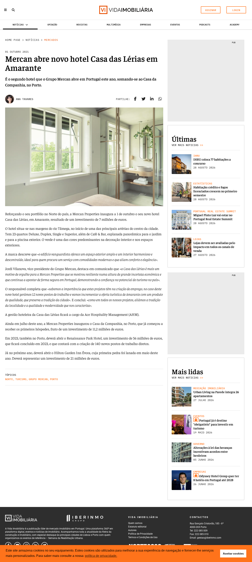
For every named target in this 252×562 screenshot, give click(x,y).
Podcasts (204, 24)
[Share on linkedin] (152, 99)
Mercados (51, 40)
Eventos (175, 24)
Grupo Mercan (38, 379)
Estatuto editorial (137, 526)
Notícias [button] (18, 24)
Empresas (145, 24)
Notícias (32, 40)
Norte (9, 379)
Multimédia (113, 24)
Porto (54, 379)
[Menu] (5, 10)
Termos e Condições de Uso (143, 537)
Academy (234, 24)
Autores (132, 530)
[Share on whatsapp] (160, 99)
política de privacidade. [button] (101, 555)
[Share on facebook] (135, 99)
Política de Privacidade (140, 533)
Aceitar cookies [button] (233, 553)
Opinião (52, 24)
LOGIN (236, 10)
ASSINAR (210, 10)
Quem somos (135, 523)
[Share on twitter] (143, 99)
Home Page (12, 40)
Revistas (81, 24)
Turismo (20, 379)
